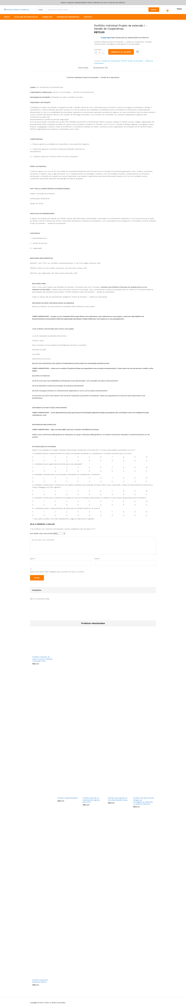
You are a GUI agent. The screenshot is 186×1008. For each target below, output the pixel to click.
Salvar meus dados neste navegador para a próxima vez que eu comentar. (57, 572)
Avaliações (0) (100, 68)
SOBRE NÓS (47, 17)
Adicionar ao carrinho (121, 52)
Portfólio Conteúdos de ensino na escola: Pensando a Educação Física (42, 659)
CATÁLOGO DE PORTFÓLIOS (26, 17)
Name (33, 559)
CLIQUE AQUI (106, 37)
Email (97, 559)
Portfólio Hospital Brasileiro (67, 798)
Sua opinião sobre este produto (41, 533)
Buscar (154, 9)
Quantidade (98, 49)
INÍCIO (7, 17)
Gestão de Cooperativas (111, 61)
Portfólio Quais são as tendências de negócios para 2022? (91, 800)
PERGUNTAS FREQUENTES (68, 17)
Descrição (83, 68)
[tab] (83, 69)
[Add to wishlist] (138, 52)
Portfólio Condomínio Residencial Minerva (40, 981)
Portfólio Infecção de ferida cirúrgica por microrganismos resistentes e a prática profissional (143, 801)
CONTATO (88, 17)
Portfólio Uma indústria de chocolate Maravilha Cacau (117, 799)
